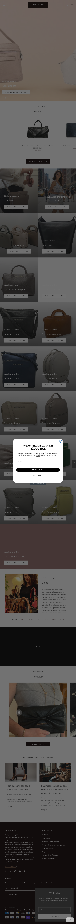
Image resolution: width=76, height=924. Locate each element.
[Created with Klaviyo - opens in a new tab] (38, 484)
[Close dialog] (60, 441)
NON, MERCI (38, 475)
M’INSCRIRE (38, 469)
